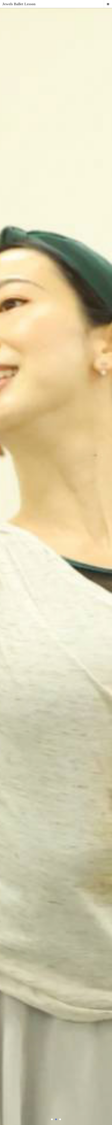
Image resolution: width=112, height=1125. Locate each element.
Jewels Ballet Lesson (18, 4)
